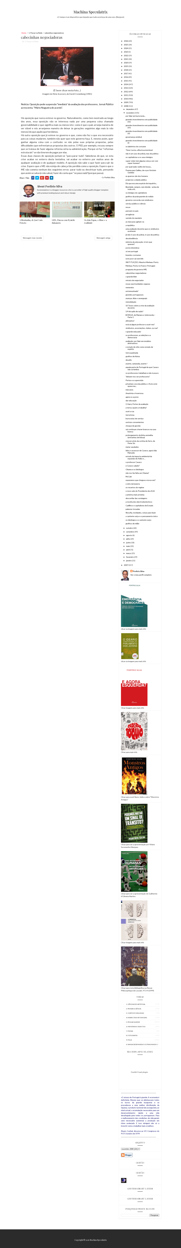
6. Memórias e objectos (135, 1027)
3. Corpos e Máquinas (135, 1013)
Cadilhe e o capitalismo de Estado (139, 505)
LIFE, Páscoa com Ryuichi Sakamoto (63, 221)
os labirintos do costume (136, 146)
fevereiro (130, 557)
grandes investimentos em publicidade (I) (141, 141)
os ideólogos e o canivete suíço (138, 520)
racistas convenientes (135, 422)
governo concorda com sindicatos (139, 200)
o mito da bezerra (133, 484)
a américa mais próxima (135, 495)
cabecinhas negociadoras (136, 273)
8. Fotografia (131, 1035)
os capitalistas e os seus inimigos (139, 157)
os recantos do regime (135, 487)
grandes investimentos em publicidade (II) (141, 132)
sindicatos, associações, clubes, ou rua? (142, 328)
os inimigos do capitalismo (136, 193)
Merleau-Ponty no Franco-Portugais (140, 266)
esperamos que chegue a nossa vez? (141, 480)
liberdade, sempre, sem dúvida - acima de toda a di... (142, 188)
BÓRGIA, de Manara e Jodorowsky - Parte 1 (140, 316)
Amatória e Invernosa (134, 393)
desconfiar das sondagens (136, 498)
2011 (126, 95)
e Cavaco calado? (133, 466)
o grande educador (133, 331)
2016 (126, 77)
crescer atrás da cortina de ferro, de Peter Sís (140, 442)
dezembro (130, 109)
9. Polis (129, 1040)
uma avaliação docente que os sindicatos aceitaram (142, 230)
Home (23, 33)
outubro (129, 528)
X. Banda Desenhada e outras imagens (142, 1044)
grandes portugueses (135, 295)
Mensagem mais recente (32, 238)
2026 (126, 41)
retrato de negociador (135, 280)
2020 (126, 62)
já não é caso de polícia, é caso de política (142, 235)
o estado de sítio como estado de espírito (139, 348)
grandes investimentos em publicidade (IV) (141, 120)
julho (128, 539)
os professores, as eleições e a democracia (138, 336)
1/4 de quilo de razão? (134, 311)
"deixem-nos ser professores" (138, 376)
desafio (129, 360)
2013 (126, 88)
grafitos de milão (132, 523)
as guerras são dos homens (137, 176)
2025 (126, 45)
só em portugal (132, 251)
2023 (126, 52)
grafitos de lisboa (133, 356)
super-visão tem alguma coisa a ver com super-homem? (142, 162)
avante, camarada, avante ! (136, 363)
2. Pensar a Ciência (133, 1009)
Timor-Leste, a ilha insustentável (139, 150)
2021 (126, 59)
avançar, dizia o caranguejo (136, 298)
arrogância (130, 214)
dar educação (131, 400)
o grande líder (131, 276)
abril (128, 550)
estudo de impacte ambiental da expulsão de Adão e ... (139, 457)
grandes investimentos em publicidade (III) (141, 126)
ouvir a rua (130, 411)
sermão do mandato (134, 218)
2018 (126, 70)
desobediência (132, 238)
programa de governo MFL (136, 269)
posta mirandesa (132, 248)
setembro (130, 532)
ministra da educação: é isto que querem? (139, 243)
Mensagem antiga (103, 238)
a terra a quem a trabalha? (136, 408)
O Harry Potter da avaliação (137, 404)
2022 (126, 55)
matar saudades (132, 447)
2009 (126, 102)
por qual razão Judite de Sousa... (139, 167)
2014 (126, 84)
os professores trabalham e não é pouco (142, 373)
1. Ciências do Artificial (135, 1004)
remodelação (131, 302)
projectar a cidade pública (136, 180)
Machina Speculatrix (91, 11)
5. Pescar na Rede (35, 33)
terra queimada (132, 353)
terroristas (130, 415)
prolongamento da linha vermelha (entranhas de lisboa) (139, 436)
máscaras (129, 390)
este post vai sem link (134, 258)
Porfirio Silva (138, 571)
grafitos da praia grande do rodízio (139, 196)
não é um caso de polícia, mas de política (142, 153)
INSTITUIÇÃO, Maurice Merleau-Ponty (142, 262)
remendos (130, 287)
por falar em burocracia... (135, 116)
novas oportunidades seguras (138, 284)
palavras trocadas (133, 509)
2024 (126, 48)
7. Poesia (129, 1031)
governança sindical (134, 137)
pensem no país (132, 211)
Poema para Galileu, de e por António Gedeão (141, 171)
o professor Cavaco (134, 462)
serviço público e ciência (135, 203)
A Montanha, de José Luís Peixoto (31, 221)
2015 (126, 81)
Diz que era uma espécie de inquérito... (141, 183)
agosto (129, 535)
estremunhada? (132, 291)
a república (130, 225)
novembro (130, 113)
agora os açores (132, 397)
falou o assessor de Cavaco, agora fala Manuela (141, 451)
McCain (129, 476)
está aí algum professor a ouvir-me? (140, 324)
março (129, 553)
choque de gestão (133, 426)
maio (128, 546)
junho (128, 542)
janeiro (129, 560)
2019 (126, 66)
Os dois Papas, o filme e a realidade (95, 221)
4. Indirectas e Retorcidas (136, 1018)
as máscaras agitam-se (135, 222)
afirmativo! (130, 321)
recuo (128, 207)
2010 (126, 99)
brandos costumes (133, 255)
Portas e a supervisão (134, 380)
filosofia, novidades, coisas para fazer (141, 513)
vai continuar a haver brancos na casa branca (141, 430)
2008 (126, 106)
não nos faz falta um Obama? (137, 473)
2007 (126, 565)
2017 (126, 73)
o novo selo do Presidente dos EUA (140, 491)
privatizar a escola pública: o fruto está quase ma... (141, 385)
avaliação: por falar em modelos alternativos (138, 342)
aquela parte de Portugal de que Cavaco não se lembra (142, 368)
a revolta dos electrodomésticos (139, 502)
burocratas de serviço (135, 418)
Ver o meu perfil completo (141, 575)
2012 (126, 91)
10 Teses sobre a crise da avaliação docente (140, 306)
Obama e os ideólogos (135, 469)
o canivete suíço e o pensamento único (142, 516)
